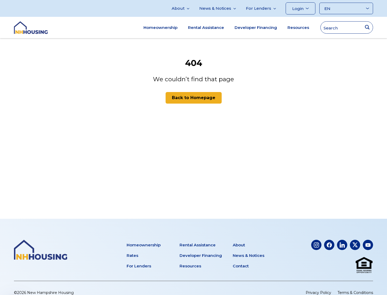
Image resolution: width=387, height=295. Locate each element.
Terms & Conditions (355, 292)
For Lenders (258, 8)
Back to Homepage (193, 97)
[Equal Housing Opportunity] (364, 265)
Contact (241, 265)
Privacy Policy (318, 292)
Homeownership (160, 27)
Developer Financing (256, 27)
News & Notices (215, 8)
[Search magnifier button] (367, 27)
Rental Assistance (206, 27)
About (178, 8)
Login (298, 8)
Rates (132, 255)
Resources (298, 27)
